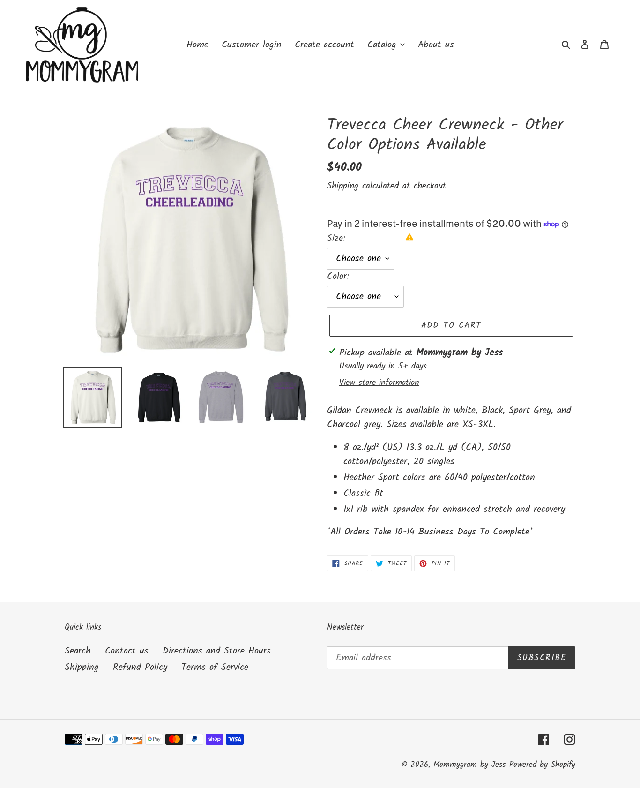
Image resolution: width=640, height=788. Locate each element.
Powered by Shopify (542, 764)
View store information (379, 382)
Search (78, 651)
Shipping (342, 186)
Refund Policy (140, 667)
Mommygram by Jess (469, 764)
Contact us (127, 651)
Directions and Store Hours (217, 651)
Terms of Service (214, 667)
